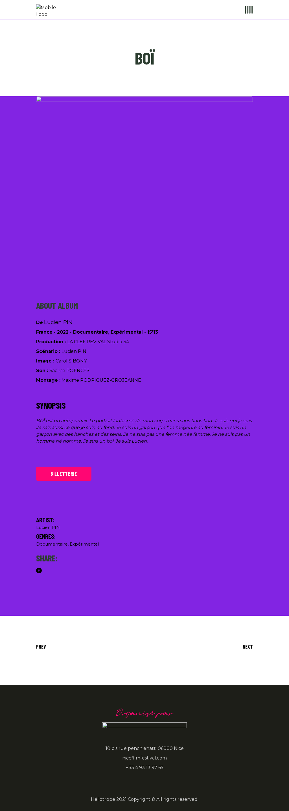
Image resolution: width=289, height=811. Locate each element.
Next (248, 646)
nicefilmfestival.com (144, 758)
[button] (178, 270)
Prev (41, 646)
